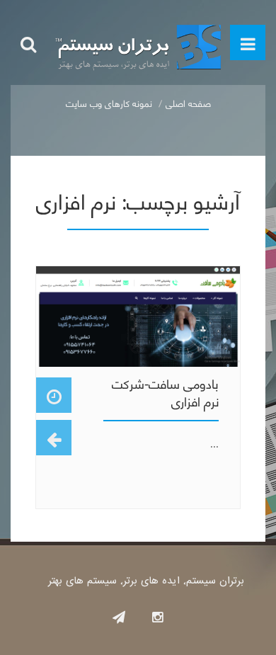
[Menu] (247, 42)
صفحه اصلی (188, 102)
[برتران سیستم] (138, 42)
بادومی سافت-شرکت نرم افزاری (165, 391)
